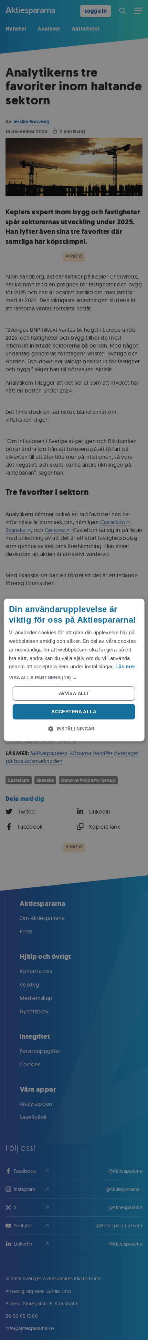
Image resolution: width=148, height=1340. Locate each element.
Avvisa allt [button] (74, 693)
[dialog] (74, 670)
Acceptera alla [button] (74, 711)
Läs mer (125, 666)
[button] (74, 677)
